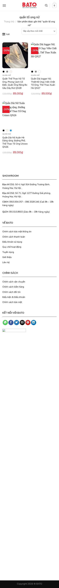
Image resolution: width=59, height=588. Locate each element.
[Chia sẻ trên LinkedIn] (33, 322)
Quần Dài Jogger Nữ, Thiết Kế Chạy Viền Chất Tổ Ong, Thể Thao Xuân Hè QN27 (43, 83)
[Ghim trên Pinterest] (28, 322)
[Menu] (4, 5)
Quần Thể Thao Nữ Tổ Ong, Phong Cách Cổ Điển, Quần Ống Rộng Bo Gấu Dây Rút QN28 (14, 83)
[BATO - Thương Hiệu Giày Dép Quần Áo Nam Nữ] (29, 5)
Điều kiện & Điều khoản (13, 297)
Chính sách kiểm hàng (13, 286)
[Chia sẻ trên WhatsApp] (5, 322)
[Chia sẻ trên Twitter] (16, 322)
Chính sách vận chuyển (13, 281)
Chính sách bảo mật (12, 302)
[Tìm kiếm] (46, 5)
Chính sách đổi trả (11, 292)
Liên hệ (5, 262)
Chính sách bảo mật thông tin (16, 231)
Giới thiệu (7, 257)
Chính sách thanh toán (13, 236)
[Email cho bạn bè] (22, 322)
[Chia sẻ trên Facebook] (11, 322)
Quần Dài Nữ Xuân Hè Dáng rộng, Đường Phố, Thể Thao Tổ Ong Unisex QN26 (15, 142)
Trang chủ (9, 21)
